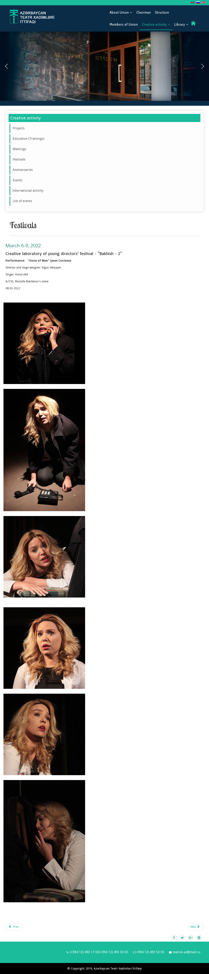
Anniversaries (23, 170)
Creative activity (154, 24)
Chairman (143, 12)
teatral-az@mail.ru (186, 952)
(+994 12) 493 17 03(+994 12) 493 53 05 (99, 952)
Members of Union (124, 24)
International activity (28, 191)
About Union (119, 12)
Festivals (19, 159)
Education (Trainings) (28, 139)
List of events (22, 201)
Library (179, 24)
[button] (6, 66)
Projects (18, 128)
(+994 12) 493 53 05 (149, 952)
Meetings (19, 149)
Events (17, 180)
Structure (162, 12)
